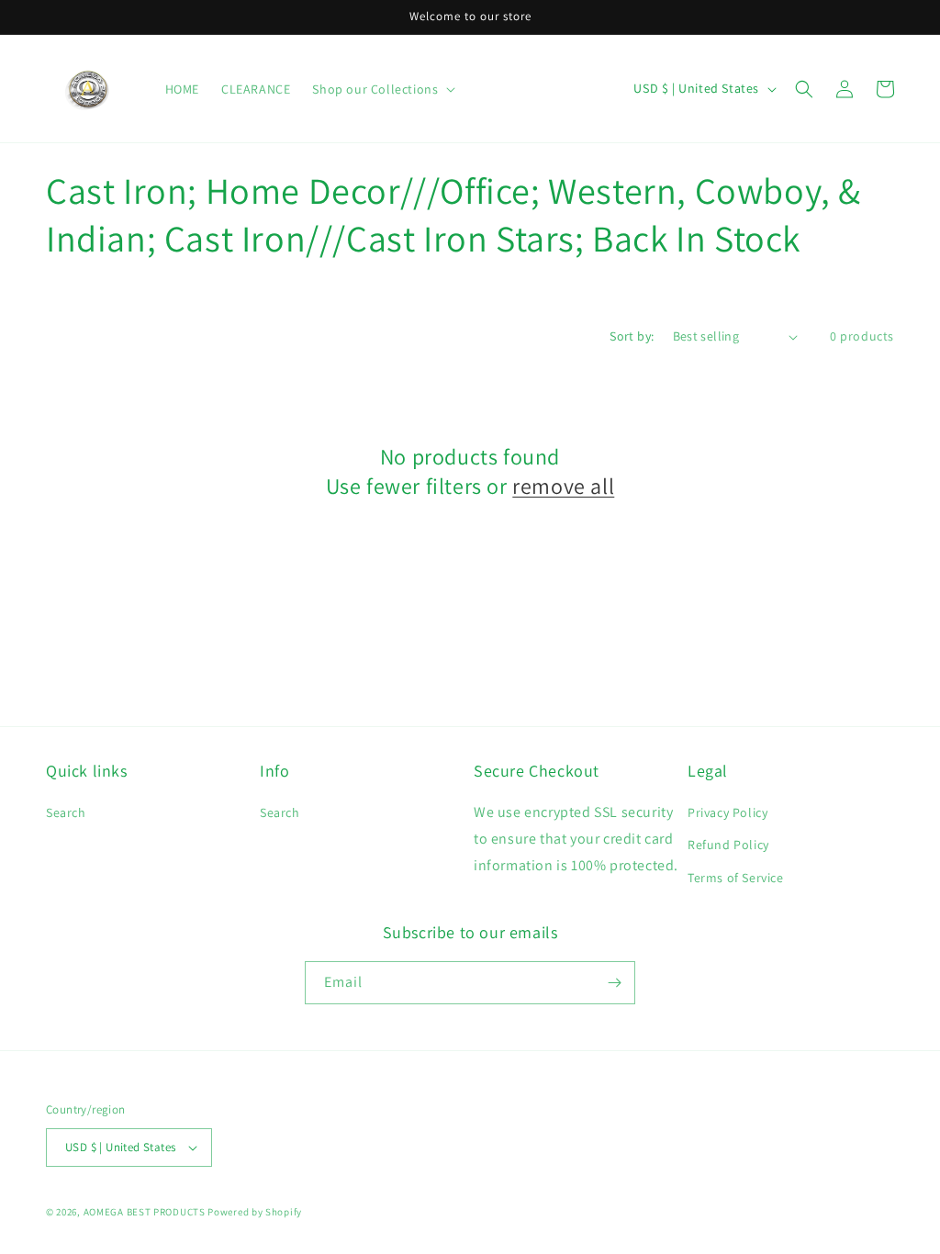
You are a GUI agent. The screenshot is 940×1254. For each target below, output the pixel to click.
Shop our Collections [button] (375, 89)
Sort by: (632, 336)
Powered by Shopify (254, 1211)
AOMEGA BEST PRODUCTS (145, 1211)
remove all (563, 486)
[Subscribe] (614, 982)
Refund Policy (728, 844)
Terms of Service (736, 877)
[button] (804, 89)
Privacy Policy (727, 812)
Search (66, 812)
